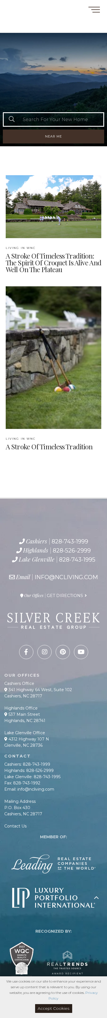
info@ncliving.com (66, 577)
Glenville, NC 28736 (23, 745)
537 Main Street (23, 714)
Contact (14, 7)
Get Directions (65, 595)
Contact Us (15, 826)
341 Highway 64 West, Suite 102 (39, 689)
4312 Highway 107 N (28, 739)
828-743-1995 (77, 559)
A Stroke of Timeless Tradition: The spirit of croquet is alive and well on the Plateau (53, 260)
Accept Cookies (53, 1008)
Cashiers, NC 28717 (23, 696)
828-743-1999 (70, 541)
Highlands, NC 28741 (24, 720)
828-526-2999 (27, 20)
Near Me (53, 136)
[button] (11, 119)
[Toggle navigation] (94, 10)
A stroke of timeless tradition (49, 443)
